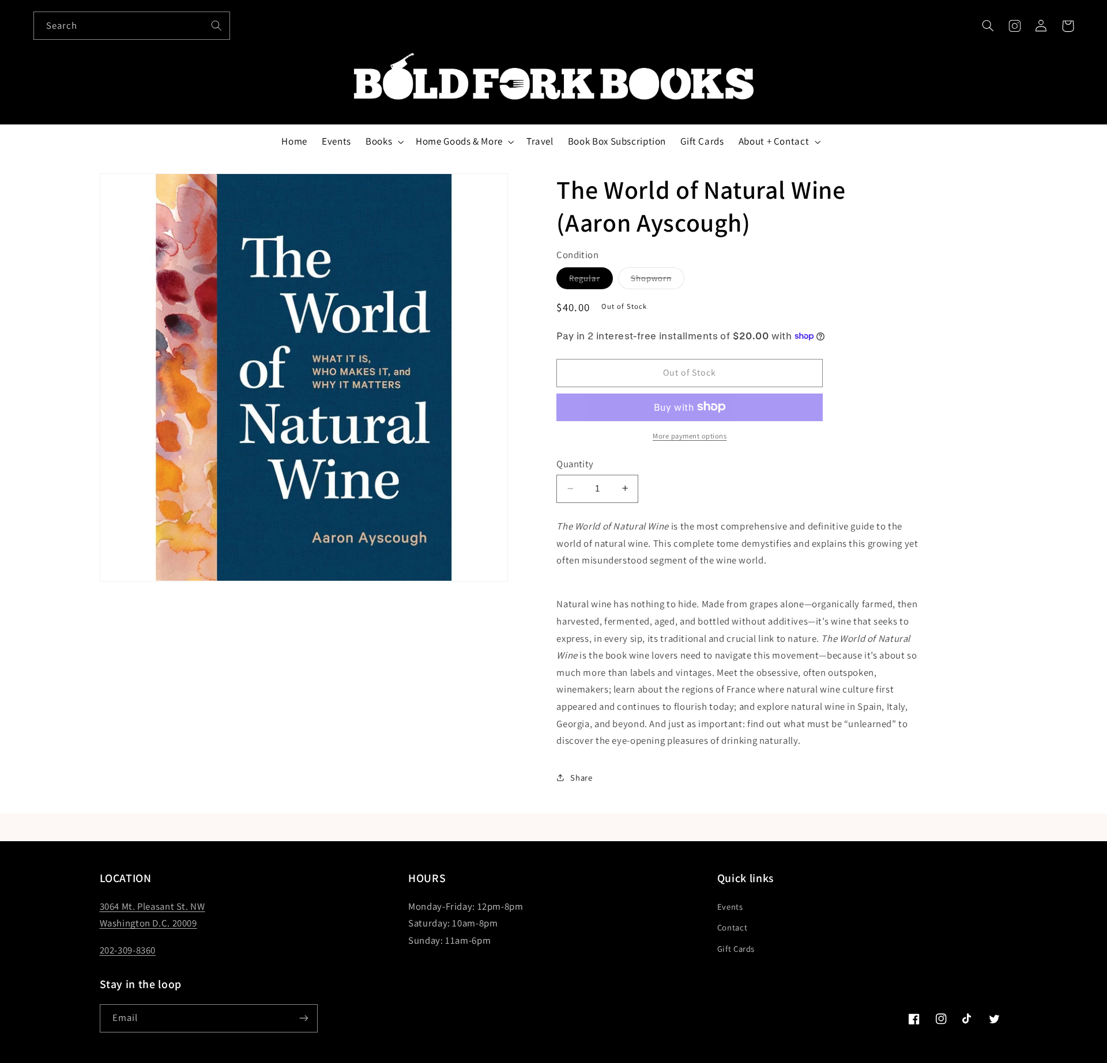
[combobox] (132, 25)
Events (730, 906)
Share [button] (581, 776)
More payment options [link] (690, 435)
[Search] (216, 25)
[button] (987, 26)
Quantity (574, 463)
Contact (732, 927)
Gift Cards (736, 948)
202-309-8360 (128, 950)
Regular (590, 280)
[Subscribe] (303, 1018)
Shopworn (657, 280)
